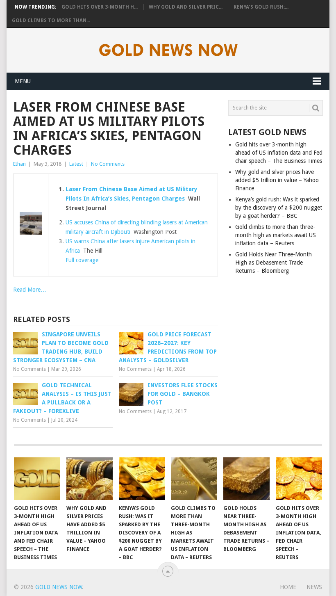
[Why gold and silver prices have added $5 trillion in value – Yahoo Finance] (89, 478)
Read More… (29, 289)
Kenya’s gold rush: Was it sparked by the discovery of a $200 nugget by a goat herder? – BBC (278, 207)
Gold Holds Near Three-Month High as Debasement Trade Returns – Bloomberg (273, 262)
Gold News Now (58, 587)
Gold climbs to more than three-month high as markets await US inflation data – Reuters (275, 235)
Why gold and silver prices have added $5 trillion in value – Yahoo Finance (277, 180)
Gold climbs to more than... (51, 20)
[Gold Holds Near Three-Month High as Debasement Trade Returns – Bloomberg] (246, 478)
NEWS (314, 587)
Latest (76, 164)
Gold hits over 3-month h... (99, 7)
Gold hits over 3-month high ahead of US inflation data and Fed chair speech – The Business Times (278, 152)
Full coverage (82, 260)
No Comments (108, 164)
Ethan (19, 164)
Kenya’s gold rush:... (261, 7)
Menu (23, 81)
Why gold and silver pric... (185, 7)
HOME (288, 587)
